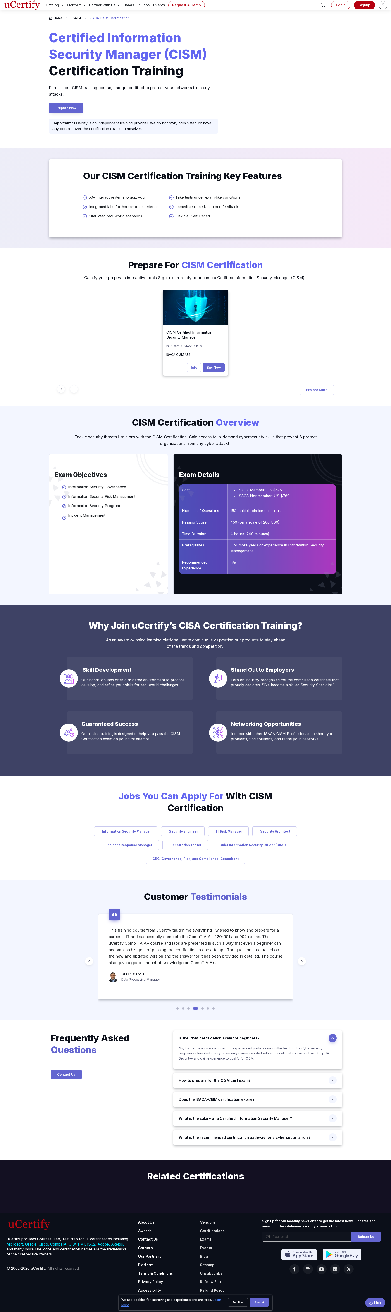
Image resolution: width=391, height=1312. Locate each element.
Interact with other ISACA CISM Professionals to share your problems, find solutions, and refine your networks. (283, 736)
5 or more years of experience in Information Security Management (277, 548)
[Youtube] (322, 1269)
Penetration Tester (185, 845)
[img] (195, 307)
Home (58, 18)
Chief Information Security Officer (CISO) (252, 845)
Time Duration (194, 533)
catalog (52, 5)
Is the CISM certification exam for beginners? (219, 1038)
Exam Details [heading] (199, 475)
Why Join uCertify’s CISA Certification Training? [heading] (195, 625)
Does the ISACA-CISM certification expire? (217, 1099)
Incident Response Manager (128, 845)
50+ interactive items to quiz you (117, 197)
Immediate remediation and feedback (206, 206)
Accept (259, 1302)
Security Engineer (183, 831)
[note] (108, 1062)
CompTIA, (59, 1244)
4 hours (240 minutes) (249, 533)
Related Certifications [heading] (195, 1176)
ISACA (76, 18)
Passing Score (194, 522)
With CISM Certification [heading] (195, 801)
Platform (145, 1264)
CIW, (73, 1244)
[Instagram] (308, 1269)
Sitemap (207, 1264)
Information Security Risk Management (101, 496)
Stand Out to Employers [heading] (263, 670)
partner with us (102, 5)
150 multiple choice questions (255, 510)
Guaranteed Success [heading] (109, 724)
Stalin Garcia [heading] (133, 974)
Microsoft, (15, 1244)
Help (378, 1303)
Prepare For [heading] (195, 264)
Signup (364, 5)
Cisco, (44, 1244)
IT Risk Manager (228, 831)
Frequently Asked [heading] (90, 1043)
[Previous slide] (61, 389)
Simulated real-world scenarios (115, 216)
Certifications (212, 1231)
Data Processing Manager (140, 979)
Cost (186, 490)
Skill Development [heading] (107, 670)
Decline (238, 1302)
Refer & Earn (211, 1281)
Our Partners (149, 1256)
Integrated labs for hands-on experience (123, 206)
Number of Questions (200, 510)
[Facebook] (294, 1269)
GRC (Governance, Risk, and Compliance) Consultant (196, 859)
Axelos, (117, 1244)
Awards (145, 1231)
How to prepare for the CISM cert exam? (215, 1080)
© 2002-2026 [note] (43, 1268)
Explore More (316, 390)
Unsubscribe (211, 1273)
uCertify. (38, 1268)
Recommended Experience (194, 565)
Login (341, 5)
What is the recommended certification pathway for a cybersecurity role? (245, 1137)
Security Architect (274, 831)
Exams (206, 1239)
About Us (146, 1222)
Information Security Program (94, 505)
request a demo (186, 5)
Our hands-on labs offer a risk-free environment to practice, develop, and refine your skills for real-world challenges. (133, 682)
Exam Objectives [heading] (81, 475)
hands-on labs (136, 5)
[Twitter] (349, 1269)
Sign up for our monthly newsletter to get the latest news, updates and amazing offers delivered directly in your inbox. (319, 1223)
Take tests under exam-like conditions (207, 197)
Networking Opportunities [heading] (267, 724)
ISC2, (91, 1244)
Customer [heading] (195, 896)
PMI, (82, 1244)
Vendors (207, 1222)
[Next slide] (74, 389)
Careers (145, 1248)
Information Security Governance (97, 487)
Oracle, (31, 1244)
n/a (233, 562)
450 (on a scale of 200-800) (254, 522)
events (159, 5)
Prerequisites (193, 545)
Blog (204, 1256)
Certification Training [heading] (128, 54)
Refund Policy (212, 1290)
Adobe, (104, 1244)
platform (74, 5)
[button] (323, 5)
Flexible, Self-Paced (192, 216)
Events (206, 1248)
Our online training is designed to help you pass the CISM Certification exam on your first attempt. (130, 736)
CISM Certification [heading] (195, 422)
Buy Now (214, 367)
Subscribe (366, 1236)
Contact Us (66, 1074)
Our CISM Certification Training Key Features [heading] (182, 175)
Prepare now (65, 108)
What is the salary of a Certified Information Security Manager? (235, 1118)
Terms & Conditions (155, 1273)
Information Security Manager (126, 831)
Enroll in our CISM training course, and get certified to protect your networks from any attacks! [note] (129, 91)
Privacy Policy (150, 1281)
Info (194, 367)
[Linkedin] (335, 1269)
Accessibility (149, 1290)
